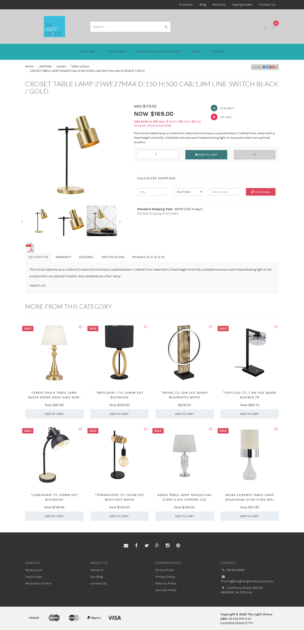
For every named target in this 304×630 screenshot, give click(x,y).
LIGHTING (87, 51)
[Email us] (126, 545)
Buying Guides (242, 4)
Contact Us (267, 4)
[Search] (166, 27)
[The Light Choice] (54, 26)
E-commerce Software (232, 622)
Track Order (33, 577)
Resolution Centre (38, 583)
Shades (218, 51)
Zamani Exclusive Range (158, 51)
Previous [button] (22, 221)
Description (38, 257)
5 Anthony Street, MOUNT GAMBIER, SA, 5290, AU (242, 590)
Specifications (113, 257)
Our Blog (96, 577)
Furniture (116, 51)
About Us (219, 4)
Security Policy (165, 590)
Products (186, 4)
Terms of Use (164, 570)
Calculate (262, 192)
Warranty (64, 257)
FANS (196, 51)
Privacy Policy (165, 577)
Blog (202, 4)
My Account (33, 570)
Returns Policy (165, 583)
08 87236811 (235, 570)
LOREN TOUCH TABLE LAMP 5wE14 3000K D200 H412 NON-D (54, 397)
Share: (257, 67)
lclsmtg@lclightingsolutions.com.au (247, 581)
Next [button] (120, 221)
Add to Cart (207, 154)
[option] (76, 154)
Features (86, 257)
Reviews (139, 257)
